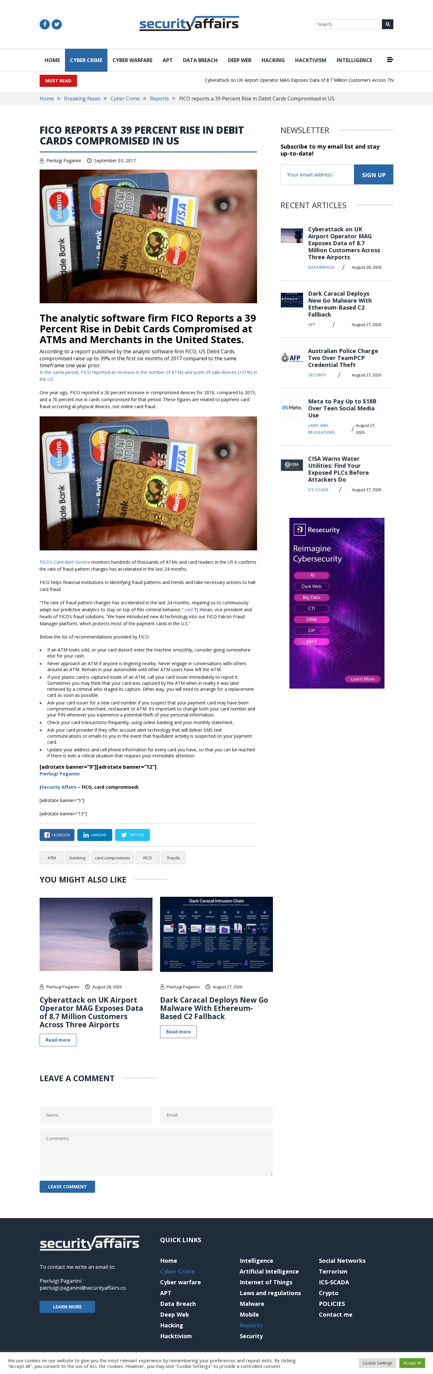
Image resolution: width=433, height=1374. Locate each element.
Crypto (329, 1293)
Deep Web (239, 60)
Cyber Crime (86, 60)
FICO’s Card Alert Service (65, 562)
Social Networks (342, 1260)
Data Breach (200, 60)
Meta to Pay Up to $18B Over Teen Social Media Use (342, 408)
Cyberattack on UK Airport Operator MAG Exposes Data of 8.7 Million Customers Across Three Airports (294, 80)
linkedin (98, 834)
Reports (159, 98)
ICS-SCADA (318, 489)
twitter (136, 834)
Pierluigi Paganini (63, 160)
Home (52, 60)
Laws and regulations (321, 428)
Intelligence (354, 60)
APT (168, 60)
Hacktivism (310, 60)
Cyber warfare (132, 60)
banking (77, 858)
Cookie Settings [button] (377, 1363)
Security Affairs (59, 787)
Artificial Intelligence (269, 1271)
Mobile (249, 1314)
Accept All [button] (412, 1363)
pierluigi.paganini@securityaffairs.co (83, 1287)
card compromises (112, 858)
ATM (52, 858)
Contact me (335, 1314)
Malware (252, 1303)
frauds (173, 858)
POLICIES (332, 1303)
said (188, 610)
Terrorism (333, 1271)
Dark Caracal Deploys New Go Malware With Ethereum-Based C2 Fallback (214, 1008)
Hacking (273, 60)
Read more (58, 1040)
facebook (61, 834)
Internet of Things (266, 1282)
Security (317, 375)
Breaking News (82, 98)
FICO (147, 858)
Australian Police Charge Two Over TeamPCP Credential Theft (343, 358)
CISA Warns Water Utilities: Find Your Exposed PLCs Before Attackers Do (338, 469)
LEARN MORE (67, 1307)
